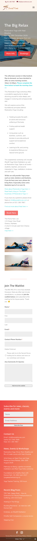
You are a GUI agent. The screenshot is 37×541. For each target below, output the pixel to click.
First (6, 316)
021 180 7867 (11, 2)
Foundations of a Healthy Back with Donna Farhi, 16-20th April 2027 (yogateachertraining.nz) (16, 475)
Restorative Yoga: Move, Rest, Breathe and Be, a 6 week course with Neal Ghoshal (18, 453)
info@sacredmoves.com (18, 200)
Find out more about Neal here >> (16, 206)
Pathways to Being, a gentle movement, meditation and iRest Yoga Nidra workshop (18, 468)
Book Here (11, 213)
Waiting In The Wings (11, 502)
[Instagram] (22, 532)
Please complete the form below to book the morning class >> (18, 85)
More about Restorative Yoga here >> (17, 189)
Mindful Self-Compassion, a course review (18, 516)
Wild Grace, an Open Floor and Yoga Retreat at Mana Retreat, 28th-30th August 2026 (16, 460)
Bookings (24, 53)
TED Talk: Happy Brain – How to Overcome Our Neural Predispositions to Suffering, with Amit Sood (18, 495)
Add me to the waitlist (18, 386)
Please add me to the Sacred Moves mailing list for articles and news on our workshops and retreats (19, 355)
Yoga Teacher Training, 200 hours (15, 481)
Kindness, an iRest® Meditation (15, 512)
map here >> (9, 231)
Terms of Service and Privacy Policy (16, 536)
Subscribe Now (18, 425)
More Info (10, 53)
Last (6, 325)
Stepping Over (9, 520)
